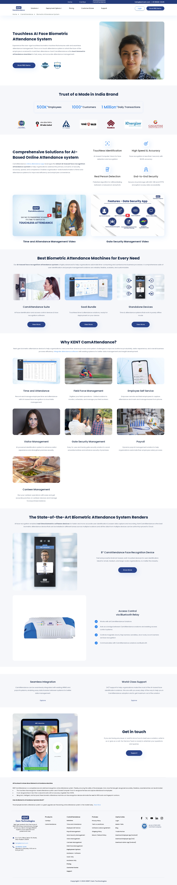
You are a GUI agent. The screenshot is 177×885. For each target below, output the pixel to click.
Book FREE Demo (155, 8)
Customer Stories (87, 8)
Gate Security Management (88, 441)
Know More (127, 570)
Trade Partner (120, 831)
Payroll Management (73, 831)
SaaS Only (70, 857)
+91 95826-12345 (158, 2)
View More (36, 324)
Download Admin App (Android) (125, 842)
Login (140, 8)
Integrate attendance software (66, 351)
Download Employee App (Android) (126, 835)
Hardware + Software (73, 853)
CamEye (82, 2)
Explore (43, 700)
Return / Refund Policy (99, 835)
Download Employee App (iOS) (124, 839)
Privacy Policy (96, 821)
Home (70, 2)
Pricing (71, 8)
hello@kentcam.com (142, 2)
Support (104, 8)
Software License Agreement (101, 828)
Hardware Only (71, 860)
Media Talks (119, 824)
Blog (116, 828)
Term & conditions (98, 824)
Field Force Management (88, 391)
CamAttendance (99, 2)
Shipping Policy (97, 831)
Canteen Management (36, 489)
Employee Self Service (141, 391)
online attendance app (35, 164)
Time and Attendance (36, 391)
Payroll (141, 441)
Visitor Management (36, 441)
